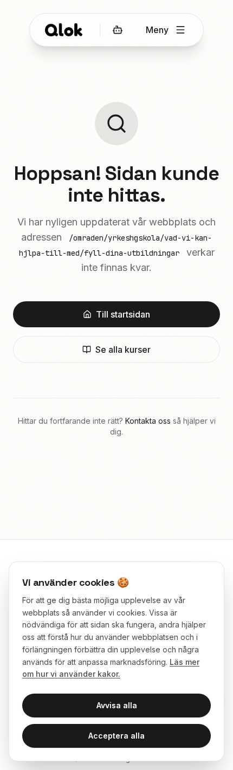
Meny (157, 29)
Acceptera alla (116, 735)
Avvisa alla (116, 705)
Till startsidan (123, 314)
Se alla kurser (123, 349)
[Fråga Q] (117, 30)
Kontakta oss (148, 420)
